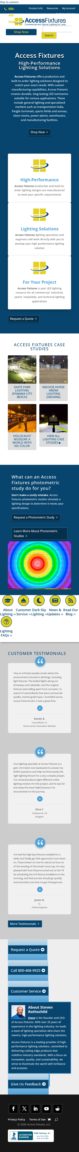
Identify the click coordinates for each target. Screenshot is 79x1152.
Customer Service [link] (65, 13)
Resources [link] (52, 8)
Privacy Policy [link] (16, 1119)
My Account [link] (68, 8)
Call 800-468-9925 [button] (25, 970)
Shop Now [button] (37, 132)
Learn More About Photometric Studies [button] (36, 533)
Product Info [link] (36, 8)
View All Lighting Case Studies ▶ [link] (53, 439)
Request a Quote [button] (21, 319)
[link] (66, 18)
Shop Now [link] (21, 32)
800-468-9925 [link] (11, 15)
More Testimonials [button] (23, 924)
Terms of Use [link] (37, 1119)
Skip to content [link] (9, 2)
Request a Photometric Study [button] (34, 517)
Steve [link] (31, 1018)
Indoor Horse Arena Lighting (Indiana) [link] (53, 392)
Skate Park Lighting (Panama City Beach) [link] (22, 392)
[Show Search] (56, 1119)
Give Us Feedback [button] (26, 1084)
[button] (49, 35)
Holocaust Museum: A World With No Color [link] (22, 441)
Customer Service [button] (26, 991)
